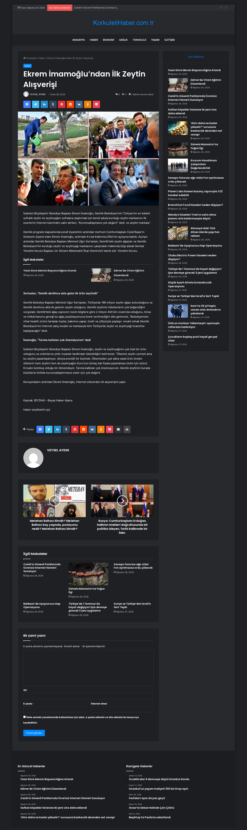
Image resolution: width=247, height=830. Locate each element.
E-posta (28, 703)
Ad (25, 690)
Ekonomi (108, 39)
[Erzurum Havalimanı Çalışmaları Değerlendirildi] (178, 165)
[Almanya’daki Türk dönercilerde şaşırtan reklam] (178, 233)
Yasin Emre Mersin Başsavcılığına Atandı (50, 270)
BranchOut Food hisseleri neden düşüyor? (195, 205)
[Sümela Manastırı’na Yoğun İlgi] (88, 574)
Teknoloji (139, 39)
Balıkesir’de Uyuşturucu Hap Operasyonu (41, 605)
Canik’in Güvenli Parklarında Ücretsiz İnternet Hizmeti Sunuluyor (110, 7)
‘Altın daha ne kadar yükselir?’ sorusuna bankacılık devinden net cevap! (206, 128)
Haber (94, 39)
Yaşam (155, 39)
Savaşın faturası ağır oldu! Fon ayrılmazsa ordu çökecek (133, 566)
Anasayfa (78, 39)
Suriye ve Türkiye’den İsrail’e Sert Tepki (132, 605)
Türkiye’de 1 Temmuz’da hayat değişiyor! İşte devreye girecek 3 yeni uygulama (88, 607)
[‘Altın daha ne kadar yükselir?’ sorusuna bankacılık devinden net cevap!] (178, 128)
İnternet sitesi (99, 703)
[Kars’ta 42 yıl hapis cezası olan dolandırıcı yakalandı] (178, 311)
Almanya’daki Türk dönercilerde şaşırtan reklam (205, 232)
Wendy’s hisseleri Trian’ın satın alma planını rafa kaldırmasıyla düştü (192, 216)
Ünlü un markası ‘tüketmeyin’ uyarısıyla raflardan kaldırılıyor (194, 325)
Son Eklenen (196, 56)
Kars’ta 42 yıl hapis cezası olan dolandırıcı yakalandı (206, 309)
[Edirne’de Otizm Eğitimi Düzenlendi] (101, 275)
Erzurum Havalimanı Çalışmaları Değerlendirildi (204, 164)
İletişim (170, 39)
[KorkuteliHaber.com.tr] (123, 22)
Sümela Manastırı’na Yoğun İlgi (87, 590)
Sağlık (123, 39)
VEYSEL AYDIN (37, 94)
